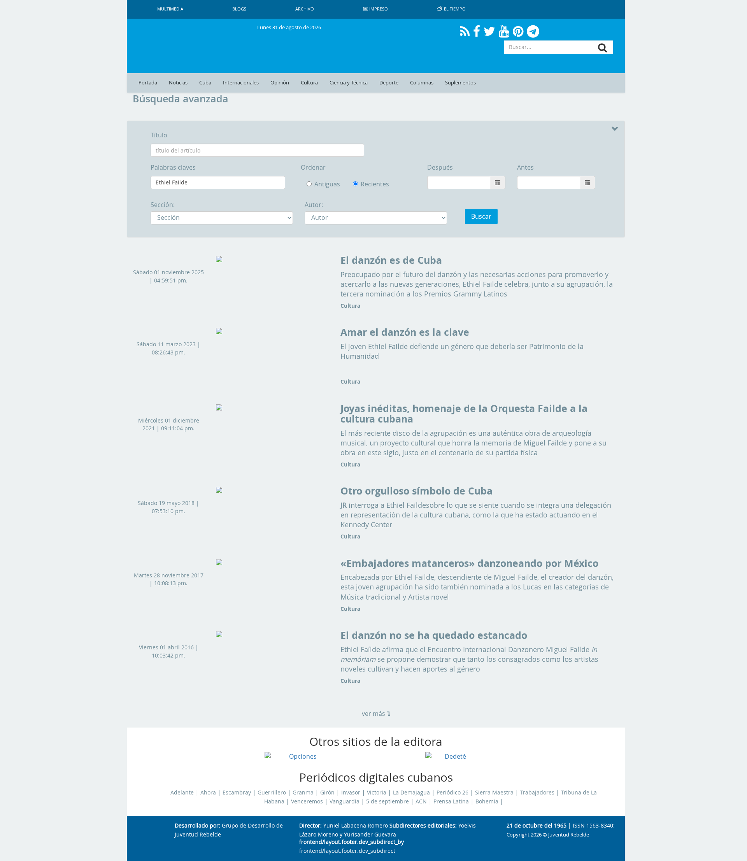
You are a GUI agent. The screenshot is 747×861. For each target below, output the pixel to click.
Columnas (421, 82)
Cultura (309, 82)
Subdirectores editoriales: (423, 825)
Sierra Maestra (494, 792)
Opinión (279, 82)
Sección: (163, 204)
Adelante (182, 792)
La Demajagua (411, 792)
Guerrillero (272, 792)
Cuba (205, 82)
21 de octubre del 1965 (536, 825)
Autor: (314, 204)
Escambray (237, 792)
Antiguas (327, 184)
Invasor (350, 792)
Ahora (208, 792)
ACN (421, 801)
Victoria (376, 792)
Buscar (481, 216)
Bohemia (486, 801)
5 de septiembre (387, 801)
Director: (310, 825)
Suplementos (460, 82)
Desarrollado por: (197, 825)
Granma (303, 792)
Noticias (178, 82)
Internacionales (241, 82)
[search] (602, 47)
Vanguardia (344, 801)
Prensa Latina (451, 801)
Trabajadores (537, 792)
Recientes (363, 184)
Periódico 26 (452, 792)
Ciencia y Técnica (349, 82)
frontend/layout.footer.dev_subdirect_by (351, 842)
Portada (148, 82)
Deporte (388, 82)
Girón (327, 792)
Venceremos (307, 801)
